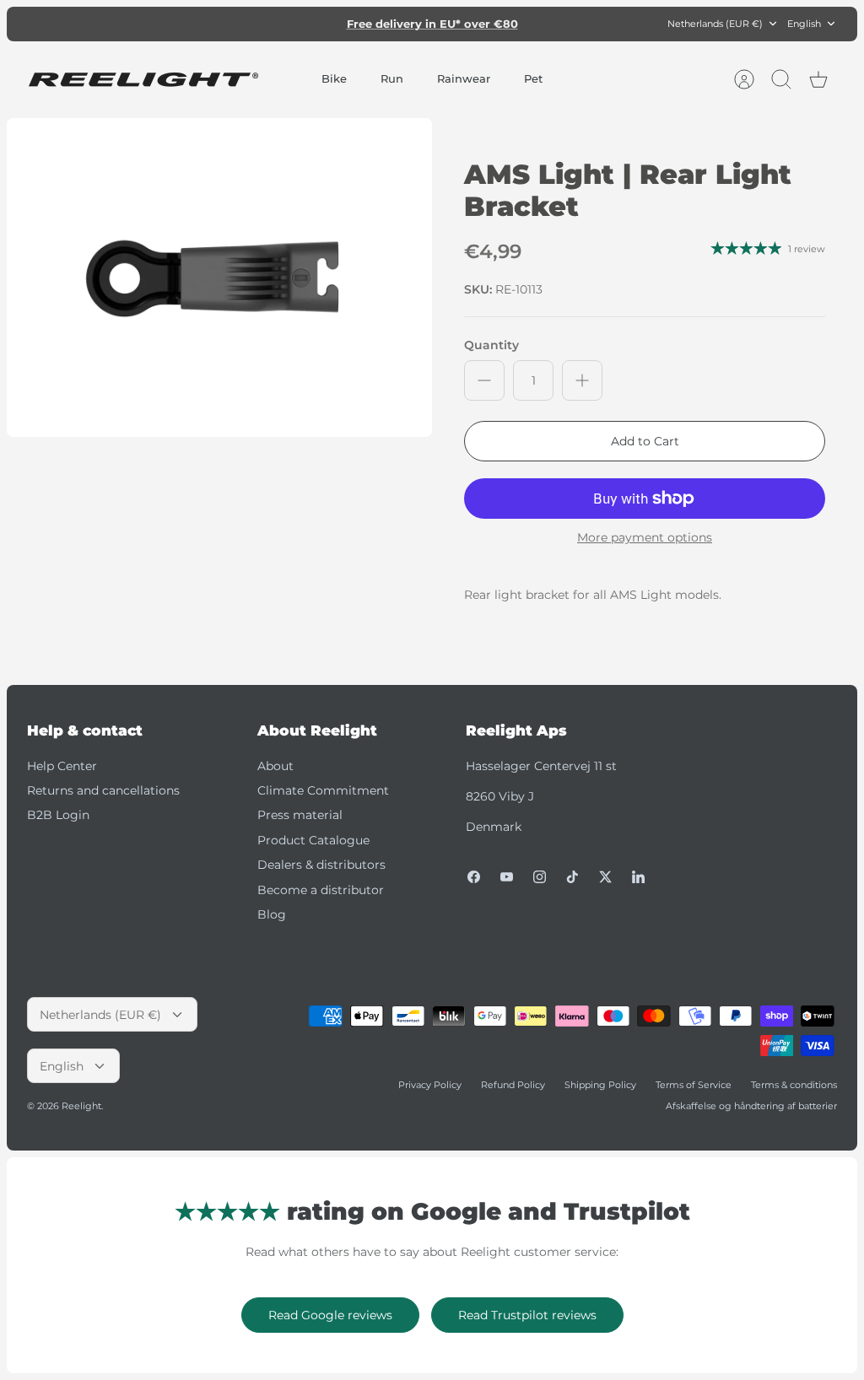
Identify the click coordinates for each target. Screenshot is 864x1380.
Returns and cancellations (103, 790)
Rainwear (463, 78)
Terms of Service (694, 1085)
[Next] (590, 23)
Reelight (81, 1106)
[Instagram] (539, 877)
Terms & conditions (794, 1085)
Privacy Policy (430, 1085)
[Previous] (273, 23)
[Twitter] (605, 877)
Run (392, 78)
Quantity (491, 345)
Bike (334, 78)
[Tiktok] (572, 877)
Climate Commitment (323, 790)
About (275, 766)
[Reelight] (143, 80)
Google (500, 30)
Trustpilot (441, 30)
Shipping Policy (600, 1085)
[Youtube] (506, 877)
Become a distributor (320, 890)
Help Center (62, 766)
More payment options (644, 538)
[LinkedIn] (638, 877)
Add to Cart (645, 441)
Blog (271, 914)
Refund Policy (513, 1085)
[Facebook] (473, 877)
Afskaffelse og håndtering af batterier (751, 1106)
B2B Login (58, 814)
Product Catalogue (313, 840)
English (804, 24)
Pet (533, 78)
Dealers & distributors (321, 864)
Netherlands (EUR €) (715, 24)
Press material (300, 814)
